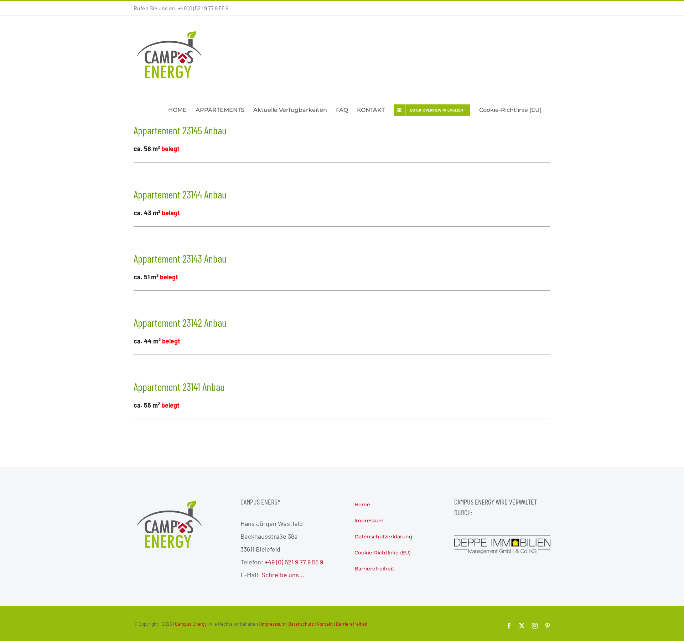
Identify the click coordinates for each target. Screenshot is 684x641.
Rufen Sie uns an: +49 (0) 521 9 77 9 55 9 (181, 8)
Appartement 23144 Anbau (180, 194)
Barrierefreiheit (352, 624)
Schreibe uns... (282, 575)
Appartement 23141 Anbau (179, 386)
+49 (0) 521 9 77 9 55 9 (294, 562)
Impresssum (273, 624)
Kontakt (325, 624)
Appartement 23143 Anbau (180, 258)
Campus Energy (191, 624)
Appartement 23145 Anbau (180, 130)
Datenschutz (301, 624)
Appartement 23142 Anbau (180, 322)
